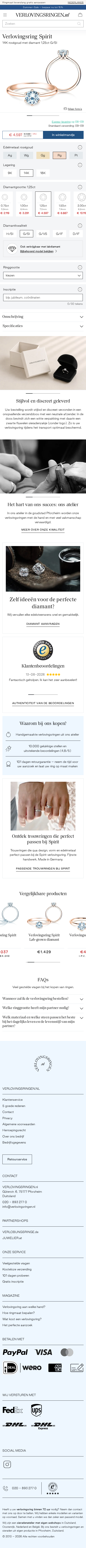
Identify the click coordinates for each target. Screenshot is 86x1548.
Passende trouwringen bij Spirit (43, 868)
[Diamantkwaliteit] (80, 225)
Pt (76, 155)
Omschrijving (12, 317)
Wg (26, 155)
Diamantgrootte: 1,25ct (19, 187)
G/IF (59, 233)
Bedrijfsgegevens (14, 1142)
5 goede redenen (13, 1106)
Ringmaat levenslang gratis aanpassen (24, 2)
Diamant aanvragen (43, 623)
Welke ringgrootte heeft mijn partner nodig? (35, 1008)
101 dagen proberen (15, 1275)
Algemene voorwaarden (18, 1124)
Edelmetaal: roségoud (18, 147)
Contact (8, 1112)
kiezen (10, 275)
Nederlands (76, 2)
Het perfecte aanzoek (17, 1325)
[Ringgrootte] (80, 267)
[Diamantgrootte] (80, 187)
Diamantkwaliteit (15, 225)
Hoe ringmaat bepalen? (18, 1313)
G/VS (43, 233)
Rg (60, 155)
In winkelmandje (63, 135)
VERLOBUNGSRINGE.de (20, 1232)
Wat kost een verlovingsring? (22, 1319)
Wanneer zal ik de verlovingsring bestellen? (35, 999)
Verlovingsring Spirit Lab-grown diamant (44, 938)
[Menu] (5, 14)
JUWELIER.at (12, 1238)
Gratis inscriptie (13, 1281)
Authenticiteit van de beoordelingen (43, 703)
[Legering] (80, 165)
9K (10, 173)
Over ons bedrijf (13, 1136)
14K (26, 173)
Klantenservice (12, 1099)
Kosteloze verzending (17, 1269)
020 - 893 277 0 (24, 1488)
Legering (9, 165)
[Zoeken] (79, 23)
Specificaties (13, 326)
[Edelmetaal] (80, 147)
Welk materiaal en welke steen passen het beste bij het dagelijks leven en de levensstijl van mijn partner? (38, 1022)
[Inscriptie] (80, 289)
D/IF (76, 233)
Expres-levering (61, 121)
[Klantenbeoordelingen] (43, 650)
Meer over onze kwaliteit (42, 529)
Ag (10, 155)
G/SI (26, 233)
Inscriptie (9, 289)
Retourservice (17, 1159)
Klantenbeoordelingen (43, 666)
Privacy (7, 1118)
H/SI (9, 233)
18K (43, 173)
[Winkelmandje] (80, 14)
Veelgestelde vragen (16, 1263)
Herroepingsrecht (14, 1130)
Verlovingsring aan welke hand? (23, 1307)
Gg (43, 155)
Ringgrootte (11, 267)
